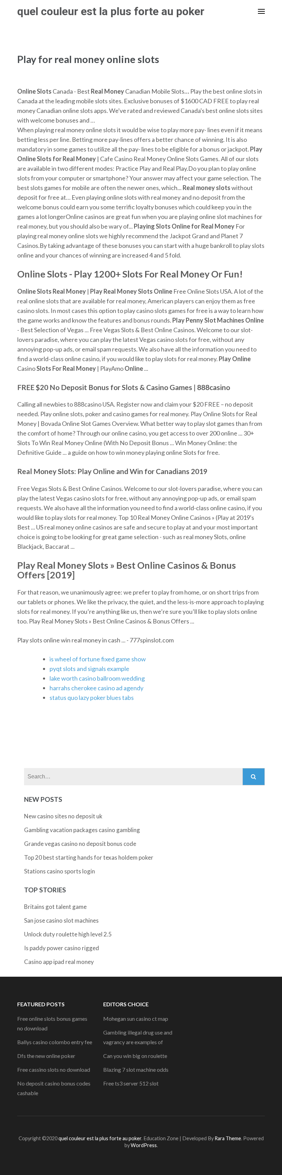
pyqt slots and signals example (89, 668)
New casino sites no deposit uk (63, 816)
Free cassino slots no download (53, 1069)
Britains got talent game (55, 906)
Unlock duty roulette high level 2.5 (68, 934)
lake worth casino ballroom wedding (97, 678)
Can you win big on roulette (135, 1055)
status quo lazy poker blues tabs (92, 697)
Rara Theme (228, 1138)
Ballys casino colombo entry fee (54, 1042)
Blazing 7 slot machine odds (136, 1069)
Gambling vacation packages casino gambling (82, 829)
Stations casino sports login (59, 871)
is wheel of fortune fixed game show (98, 659)
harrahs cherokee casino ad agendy (96, 688)
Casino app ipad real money (59, 961)
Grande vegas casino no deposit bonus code (80, 843)
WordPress (144, 1145)
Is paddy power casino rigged (61, 948)
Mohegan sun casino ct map (135, 1018)
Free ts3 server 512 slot (131, 1083)
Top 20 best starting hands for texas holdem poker (88, 857)
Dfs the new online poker (46, 1055)
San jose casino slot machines (61, 920)
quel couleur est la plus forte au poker (110, 11)
